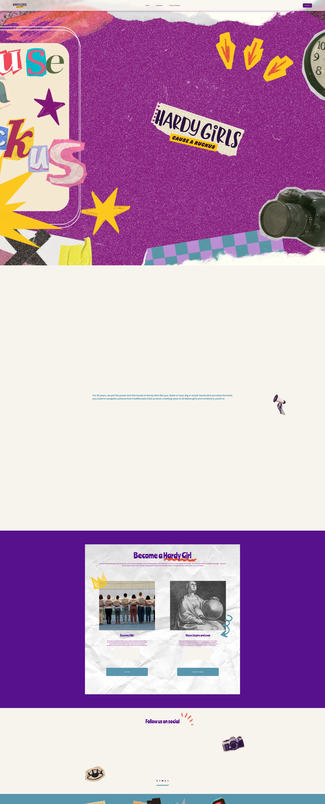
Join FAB (127, 672)
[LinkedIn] (165, 781)
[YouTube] (162, 781)
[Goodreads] (168, 781)
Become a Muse (198, 672)
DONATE (307, 5)
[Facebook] (160, 781)
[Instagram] (157, 781)
